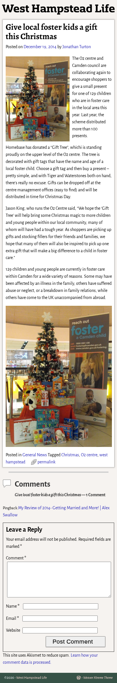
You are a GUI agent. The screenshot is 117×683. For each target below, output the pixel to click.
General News (34, 455)
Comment (16, 558)
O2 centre (89, 455)
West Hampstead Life (31, 678)
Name (13, 606)
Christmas (70, 455)
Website (13, 630)
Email (12, 618)
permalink (46, 462)
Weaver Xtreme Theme (98, 678)
